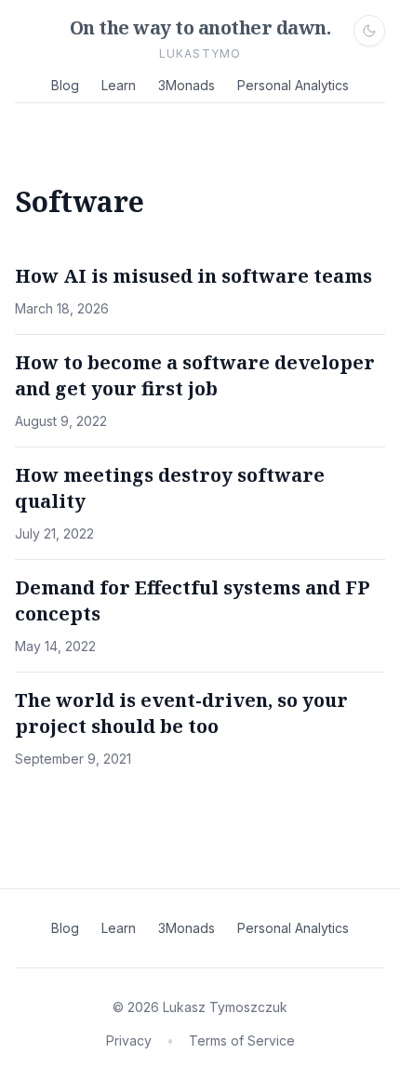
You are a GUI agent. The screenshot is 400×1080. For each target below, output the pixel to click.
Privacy (129, 1040)
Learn (118, 85)
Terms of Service (242, 1040)
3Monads (186, 85)
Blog (65, 85)
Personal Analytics (293, 85)
